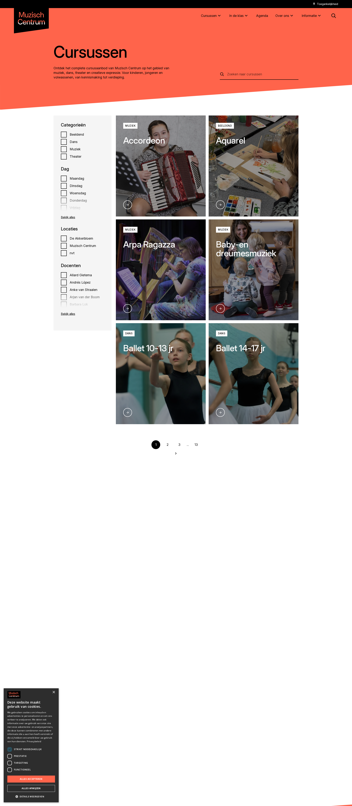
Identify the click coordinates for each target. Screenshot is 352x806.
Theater (75, 156)
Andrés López (80, 282)
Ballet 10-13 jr (148, 348)
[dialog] (31, 745)
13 (196, 445)
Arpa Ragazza (149, 244)
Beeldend (77, 134)
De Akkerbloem (81, 238)
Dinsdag (76, 186)
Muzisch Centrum (83, 246)
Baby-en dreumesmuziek (246, 248)
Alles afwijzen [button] (31, 788)
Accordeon (144, 140)
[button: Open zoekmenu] (333, 15)
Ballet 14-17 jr (240, 348)
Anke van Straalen (83, 290)
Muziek (75, 149)
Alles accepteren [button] (31, 779)
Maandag (77, 178)
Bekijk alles (68, 217)
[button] (31, 796)
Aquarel (230, 140)
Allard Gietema (81, 275)
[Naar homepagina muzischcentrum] (31, 16)
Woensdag (78, 193)
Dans (74, 142)
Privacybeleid (34, 741)
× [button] (53, 692)
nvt (72, 253)
